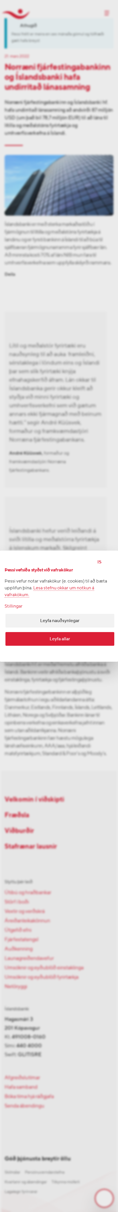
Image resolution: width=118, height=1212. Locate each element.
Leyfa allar (60, 638)
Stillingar (14, 606)
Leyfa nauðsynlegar (60, 620)
